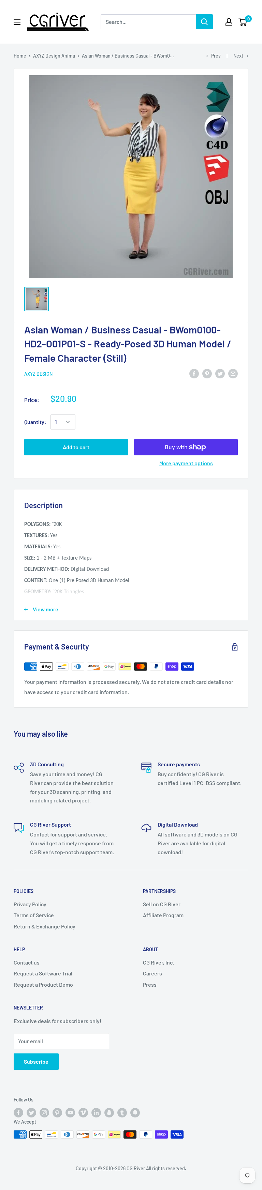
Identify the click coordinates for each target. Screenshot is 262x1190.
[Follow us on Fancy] (135, 1112)
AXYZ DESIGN (38, 374)
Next (238, 56)
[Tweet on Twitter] (220, 373)
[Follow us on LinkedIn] (96, 1112)
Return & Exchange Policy (44, 926)
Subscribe (36, 1061)
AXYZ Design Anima (54, 56)
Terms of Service (34, 915)
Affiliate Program (163, 915)
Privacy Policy (30, 904)
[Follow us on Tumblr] (122, 1112)
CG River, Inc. (158, 962)
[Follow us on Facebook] (18, 1112)
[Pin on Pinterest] (207, 373)
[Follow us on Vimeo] (83, 1112)
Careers (152, 973)
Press (150, 984)
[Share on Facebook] (194, 373)
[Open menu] (17, 22)
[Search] (204, 21)
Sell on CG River (161, 904)
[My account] (228, 22)
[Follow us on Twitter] (31, 1112)
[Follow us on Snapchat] (109, 1112)
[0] (242, 22)
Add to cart (76, 447)
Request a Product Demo (43, 984)
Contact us (27, 962)
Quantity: (35, 422)
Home (20, 56)
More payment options (186, 463)
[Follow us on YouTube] (70, 1112)
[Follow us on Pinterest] (57, 1112)
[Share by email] (233, 373)
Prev (216, 56)
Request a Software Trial (43, 973)
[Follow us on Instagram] (44, 1112)
